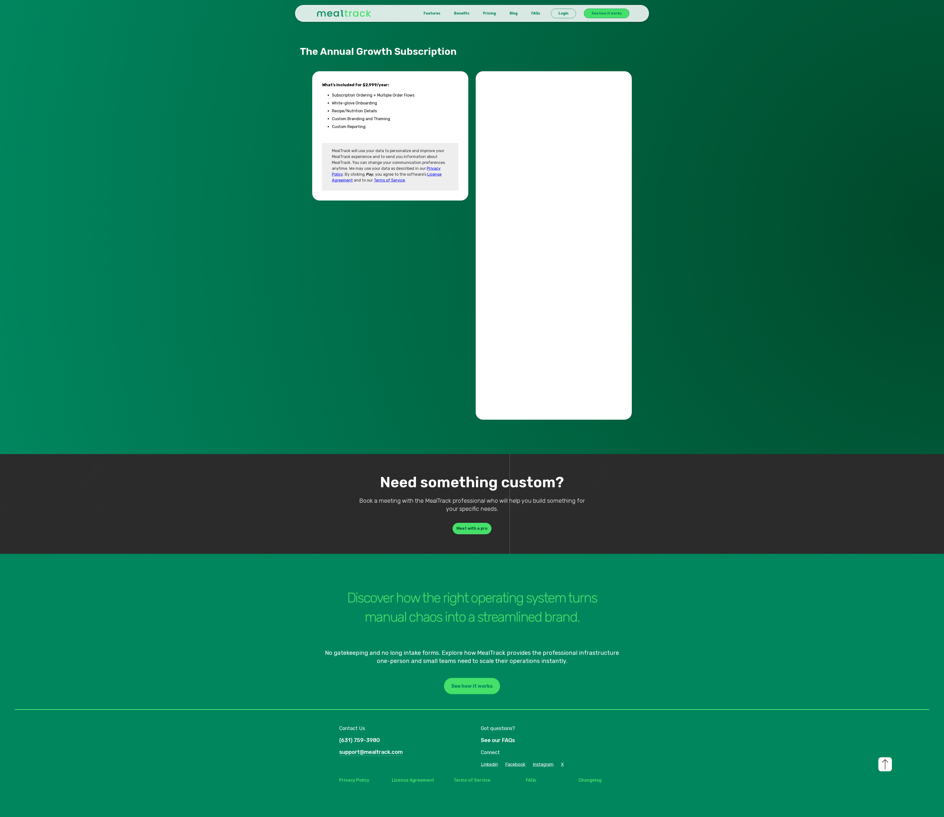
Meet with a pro (472, 528)
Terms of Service (389, 180)
